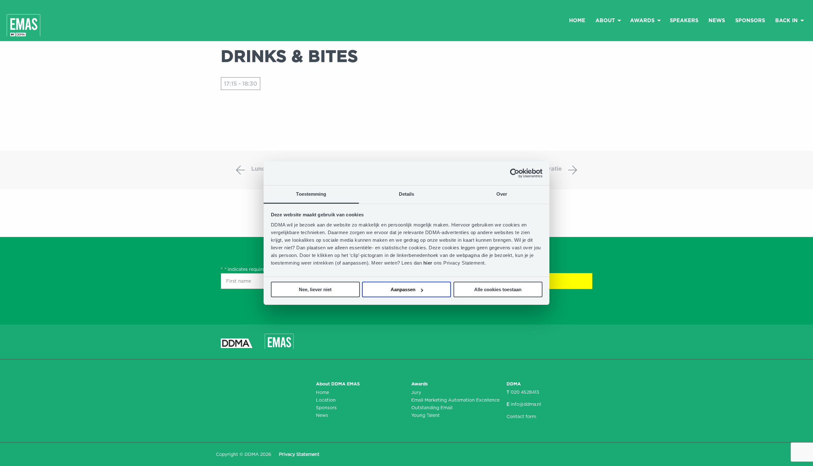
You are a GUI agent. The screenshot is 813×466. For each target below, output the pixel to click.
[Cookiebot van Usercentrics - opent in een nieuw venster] (514, 173)
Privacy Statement (299, 454)
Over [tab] (501, 194)
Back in (786, 20)
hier (428, 263)
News (717, 20)
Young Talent (425, 415)
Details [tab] (406, 194)
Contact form (521, 416)
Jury (416, 392)
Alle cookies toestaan (497, 289)
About (605, 20)
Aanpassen (403, 289)
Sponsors (750, 20)
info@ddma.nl (526, 404)
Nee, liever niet (315, 289)
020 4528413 (525, 392)
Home (577, 20)
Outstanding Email (432, 407)
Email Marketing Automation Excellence (454, 400)
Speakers (684, 20)
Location (326, 400)
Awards (642, 20)
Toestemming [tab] (311, 194)
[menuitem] (577, 20)
